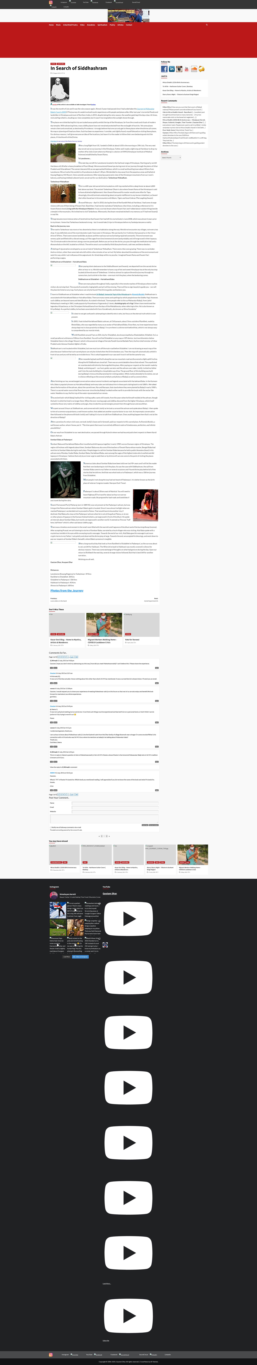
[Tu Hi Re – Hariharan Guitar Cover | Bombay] (96, 855)
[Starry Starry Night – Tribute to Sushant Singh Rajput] (160, 855)
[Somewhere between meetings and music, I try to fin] (93, 910)
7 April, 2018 (130, 643)
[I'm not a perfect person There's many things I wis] (75, 910)
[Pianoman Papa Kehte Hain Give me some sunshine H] (58, 945)
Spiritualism (102, 25)
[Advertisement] (128, 43)
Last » (72, 657)
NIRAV (52, 773)
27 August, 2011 (56, 73)
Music (58, 25)
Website (53, 811)
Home (51, 25)
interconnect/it (74, 830)
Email (52, 807)
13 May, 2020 (92, 645)
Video (82, 25)
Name (52, 803)
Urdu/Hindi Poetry (70, 25)
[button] (207, 25)
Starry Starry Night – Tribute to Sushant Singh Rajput (181, 94)
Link (51, 668)
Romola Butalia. (138, 294)
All (77, 657)
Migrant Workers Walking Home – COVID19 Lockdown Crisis (102, 641)
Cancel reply (145, 825)
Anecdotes (91, 25)
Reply (157, 668)
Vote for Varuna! (132, 639)
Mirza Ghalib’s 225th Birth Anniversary (176, 82)
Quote (55, 668)
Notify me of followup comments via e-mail (66, 827)
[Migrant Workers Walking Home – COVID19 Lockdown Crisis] (104, 625)
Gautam (53, 673)
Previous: (58, 599)
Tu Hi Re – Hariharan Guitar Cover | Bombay (178, 86)
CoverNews (144, 1362)
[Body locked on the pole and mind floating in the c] (75, 945)
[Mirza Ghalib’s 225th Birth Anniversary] (64, 855)
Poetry (112, 25)
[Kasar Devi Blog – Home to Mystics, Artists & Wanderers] (67, 625)
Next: (151, 599)
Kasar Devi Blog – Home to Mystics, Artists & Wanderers (182, 90)
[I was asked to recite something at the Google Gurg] (58, 910)
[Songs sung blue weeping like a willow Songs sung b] (93, 927)
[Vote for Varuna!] (142, 625)
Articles (120, 25)
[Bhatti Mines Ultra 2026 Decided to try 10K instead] (93, 945)
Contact (129, 25)
